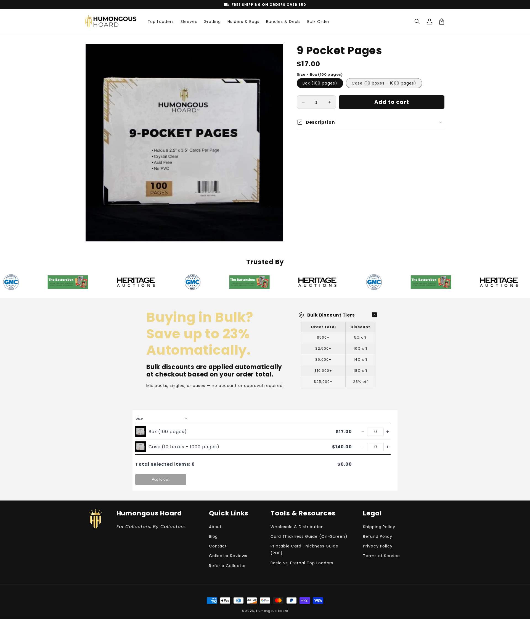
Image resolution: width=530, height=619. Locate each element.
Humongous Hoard (272, 611)
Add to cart (160, 479)
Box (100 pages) (320, 83)
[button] (417, 21)
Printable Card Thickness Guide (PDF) (304, 549)
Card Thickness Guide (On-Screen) (309, 536)
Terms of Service (381, 556)
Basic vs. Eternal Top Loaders (302, 563)
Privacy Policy (378, 546)
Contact (218, 546)
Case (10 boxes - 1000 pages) (384, 83)
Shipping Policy (379, 527)
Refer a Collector (227, 565)
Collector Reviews (228, 556)
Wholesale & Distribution (297, 527)
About (215, 527)
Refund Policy (377, 536)
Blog (213, 536)
